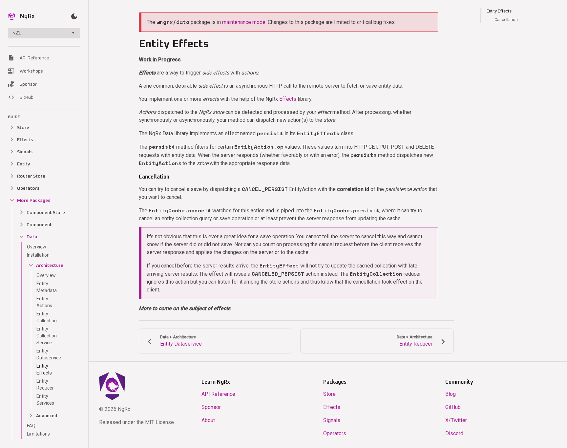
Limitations (38, 434)
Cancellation (506, 19)
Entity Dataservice (48, 354)
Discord (454, 433)
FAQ (31, 425)
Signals (331, 420)
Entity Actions (44, 302)
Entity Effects (44, 369)
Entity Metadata (46, 287)
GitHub (20, 97)
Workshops (25, 71)
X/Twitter (456, 420)
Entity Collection (46, 317)
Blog (450, 394)
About (208, 420)
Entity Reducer (45, 384)
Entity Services (45, 400)
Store (329, 394)
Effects (287, 99)
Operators (334, 433)
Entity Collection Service (46, 335)
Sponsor (22, 84)
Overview (36, 246)
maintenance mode (243, 22)
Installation (38, 255)
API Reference (28, 57)
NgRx (27, 16)
